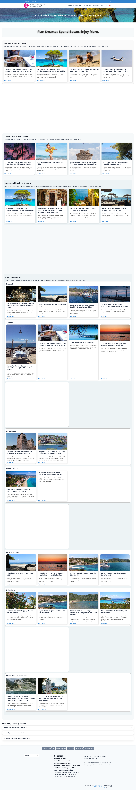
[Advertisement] (68, 108)
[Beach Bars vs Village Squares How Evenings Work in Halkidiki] (116, 206)
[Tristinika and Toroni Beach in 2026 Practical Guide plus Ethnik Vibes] (115, 352)
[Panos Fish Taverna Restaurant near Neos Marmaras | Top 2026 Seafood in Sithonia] (21, 352)
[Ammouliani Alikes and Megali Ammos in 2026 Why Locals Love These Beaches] (83, 608)
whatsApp (34, 1)
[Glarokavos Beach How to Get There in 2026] (52, 301)
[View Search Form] (110, 1)
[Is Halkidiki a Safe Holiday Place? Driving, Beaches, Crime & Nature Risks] (51, 66)
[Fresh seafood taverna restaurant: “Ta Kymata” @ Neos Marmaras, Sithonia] (19, 66)
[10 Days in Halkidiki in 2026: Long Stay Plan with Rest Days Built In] (117, 159)
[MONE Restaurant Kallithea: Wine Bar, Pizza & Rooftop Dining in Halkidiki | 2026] (21, 301)
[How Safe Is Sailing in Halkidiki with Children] (51, 159)
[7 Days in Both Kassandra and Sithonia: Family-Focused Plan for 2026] (115, 301)
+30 (27, 1)
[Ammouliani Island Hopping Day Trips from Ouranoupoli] (21, 608)
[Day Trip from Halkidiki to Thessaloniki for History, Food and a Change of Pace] (84, 159)
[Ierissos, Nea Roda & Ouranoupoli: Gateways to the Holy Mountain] (21, 448)
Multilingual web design (99, 787)
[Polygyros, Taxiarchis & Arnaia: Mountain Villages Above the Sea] (52, 486)
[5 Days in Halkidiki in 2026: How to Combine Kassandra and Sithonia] (83, 301)
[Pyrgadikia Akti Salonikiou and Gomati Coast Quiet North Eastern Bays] (52, 448)
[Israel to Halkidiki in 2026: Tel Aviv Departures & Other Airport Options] (117, 66)
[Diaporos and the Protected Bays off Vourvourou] (115, 608)
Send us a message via (67, 765)
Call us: (63, 763)
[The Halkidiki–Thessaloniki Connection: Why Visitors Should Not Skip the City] (19, 159)
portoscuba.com (100, 764)
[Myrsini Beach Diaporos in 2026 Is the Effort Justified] (83, 569)
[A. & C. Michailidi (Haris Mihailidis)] (83, 352)
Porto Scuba (97, 785)
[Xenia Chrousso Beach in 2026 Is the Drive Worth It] (115, 569)
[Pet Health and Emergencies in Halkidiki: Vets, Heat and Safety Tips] (84, 66)
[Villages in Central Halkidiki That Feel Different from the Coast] (84, 206)
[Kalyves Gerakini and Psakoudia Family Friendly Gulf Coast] (21, 486)
